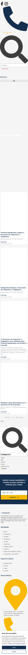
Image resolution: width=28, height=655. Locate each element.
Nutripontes (5, 69)
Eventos (3, 462)
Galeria (3, 464)
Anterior (7, 417)
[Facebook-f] (2, 4)
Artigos (3, 457)
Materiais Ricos (5, 466)
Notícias (4, 468)
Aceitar (14, 647)
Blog (2, 460)
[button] (14, 81)
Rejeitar (14, 651)
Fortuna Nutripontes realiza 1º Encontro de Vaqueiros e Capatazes (12, 234)
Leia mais (3, 242)
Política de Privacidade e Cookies (16, 643)
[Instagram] (6, 4)
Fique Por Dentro (7, 559)
